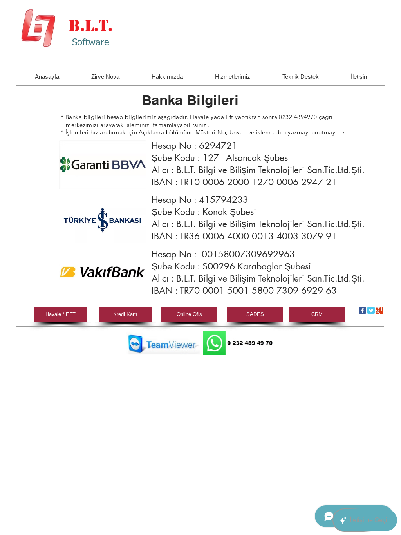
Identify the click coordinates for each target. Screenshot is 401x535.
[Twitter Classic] (371, 310)
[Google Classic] (379, 310)
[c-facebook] (362, 310)
